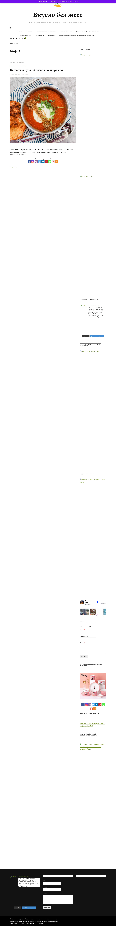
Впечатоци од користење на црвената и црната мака (77, 35)
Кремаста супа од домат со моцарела (36, 70)
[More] (56, 161)
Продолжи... (13, 167)
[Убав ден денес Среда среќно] (85, 326)
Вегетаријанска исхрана (18, 66)
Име (81, 621)
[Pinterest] (46, 161)
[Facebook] (29, 161)
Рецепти (29, 31)
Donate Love (40, 35)
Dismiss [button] (76, 1)
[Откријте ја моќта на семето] (93, 326)
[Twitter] (39, 161)
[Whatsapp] (49, 161)
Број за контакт (85, 636)
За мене (19, 31)
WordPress (40, 923)
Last (90, 626)
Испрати (84, 656)
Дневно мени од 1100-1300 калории (87, 31)
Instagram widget (100, 615)
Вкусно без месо (58, 15)
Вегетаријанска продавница (46, 31)
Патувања (51, 35)
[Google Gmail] (53, 161)
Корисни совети (25, 35)
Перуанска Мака (66, 31)
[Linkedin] (43, 161)
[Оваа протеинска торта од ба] (101, 321)
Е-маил (45, 887)
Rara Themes (25, 923)
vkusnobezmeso (15, 74)
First (81, 626)
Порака (45, 893)
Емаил (82, 630)
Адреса (82, 643)
